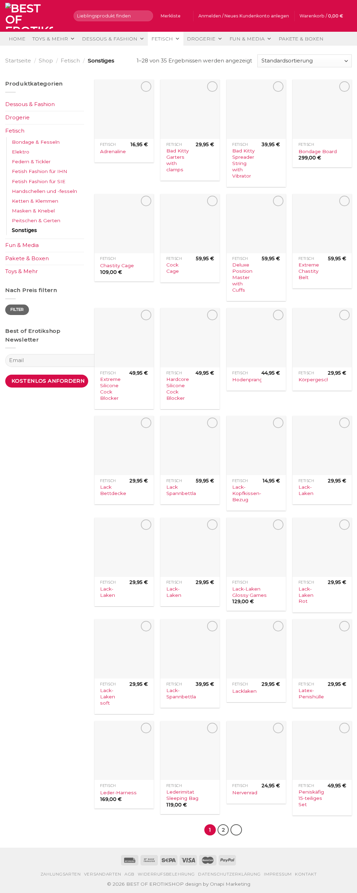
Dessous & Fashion (109, 39)
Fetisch (162, 39)
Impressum (277, 874)
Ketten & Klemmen (35, 201)
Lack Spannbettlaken (185, 490)
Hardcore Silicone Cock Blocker (177, 388)
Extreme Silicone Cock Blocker (110, 388)
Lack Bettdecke (113, 490)
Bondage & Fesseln (36, 142)
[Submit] (146, 15)
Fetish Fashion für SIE (39, 181)
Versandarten (102, 874)
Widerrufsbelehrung (166, 874)
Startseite (18, 60)
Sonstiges (24, 230)
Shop (46, 60)
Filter (17, 309)
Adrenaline (113, 151)
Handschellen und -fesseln (44, 191)
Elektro (20, 152)
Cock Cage (172, 268)
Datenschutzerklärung (229, 874)
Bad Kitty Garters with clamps (177, 160)
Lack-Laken (305, 490)
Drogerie (201, 39)
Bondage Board (317, 151)
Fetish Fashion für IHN (39, 171)
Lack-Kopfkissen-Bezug (246, 493)
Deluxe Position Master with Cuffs (242, 277)
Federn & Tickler (31, 161)
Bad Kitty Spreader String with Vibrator (243, 163)
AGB (129, 874)
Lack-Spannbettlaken (185, 693)
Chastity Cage (117, 265)
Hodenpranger (249, 379)
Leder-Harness (118, 792)
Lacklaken (244, 691)
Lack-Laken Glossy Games (249, 592)
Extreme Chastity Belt (308, 271)
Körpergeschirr (316, 379)
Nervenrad (244, 792)
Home (17, 39)
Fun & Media (247, 39)
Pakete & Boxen (301, 39)
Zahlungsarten (60, 874)
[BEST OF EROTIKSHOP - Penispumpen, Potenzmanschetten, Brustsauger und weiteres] (34, 16)
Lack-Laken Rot (305, 595)
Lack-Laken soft (107, 697)
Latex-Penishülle (311, 693)
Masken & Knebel (33, 210)
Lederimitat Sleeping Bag (182, 795)
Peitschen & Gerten (36, 220)
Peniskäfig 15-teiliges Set (311, 798)
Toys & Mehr (50, 39)
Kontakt (306, 874)
